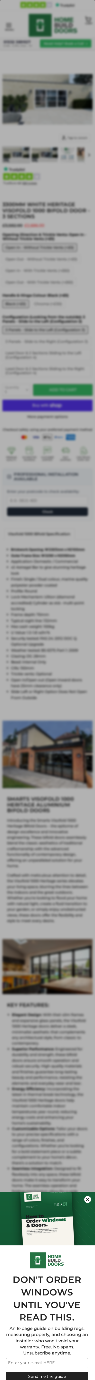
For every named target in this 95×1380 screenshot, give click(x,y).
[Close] (87, 1199)
